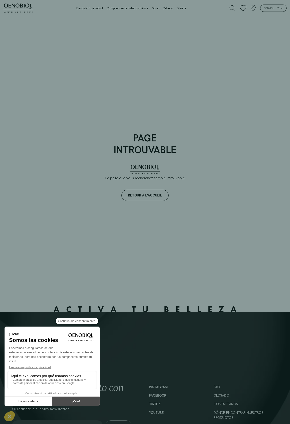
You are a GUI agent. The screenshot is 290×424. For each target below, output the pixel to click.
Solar (155, 8)
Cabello (168, 8)
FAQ (217, 387)
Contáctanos (226, 404)
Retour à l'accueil (145, 195)
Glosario (221, 395)
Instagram (158, 387)
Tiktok (155, 404)
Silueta (181, 8)
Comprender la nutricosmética (127, 8)
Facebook (157, 395)
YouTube (156, 412)
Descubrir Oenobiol (89, 8)
